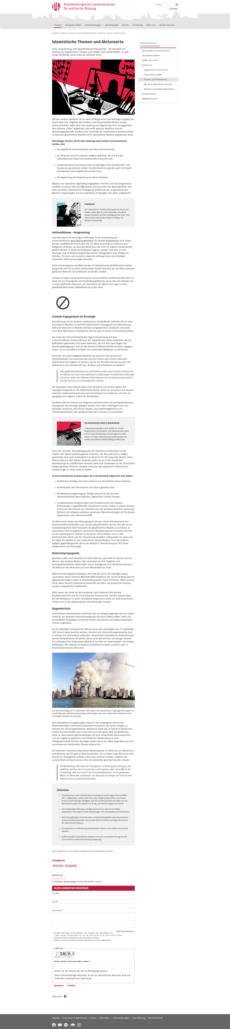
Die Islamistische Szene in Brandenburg (101, 423)
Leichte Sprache (167, 25)
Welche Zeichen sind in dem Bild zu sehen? (71, 961)
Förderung (138, 25)
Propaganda (70, 865)
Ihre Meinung (139, 1018)
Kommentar (57, 910)
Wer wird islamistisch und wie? (158, 84)
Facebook (65, 996)
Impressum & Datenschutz (75, 1018)
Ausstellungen (111, 25)
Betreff (55, 902)
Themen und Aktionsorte (155, 79)
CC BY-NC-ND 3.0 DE (128, 706)
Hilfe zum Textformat (124, 931)
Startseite (55, 33)
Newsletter (104, 1018)
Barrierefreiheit (155, 1018)
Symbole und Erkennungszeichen (159, 89)
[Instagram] (79, 1025)
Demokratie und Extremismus (156, 50)
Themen (58, 25)
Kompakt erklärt (73, 25)
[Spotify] (66, 1025)
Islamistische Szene (153, 74)
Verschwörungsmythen (82, 240)
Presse (93, 1018)
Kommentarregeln (121, 1018)
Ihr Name (56, 893)
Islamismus (102, 33)
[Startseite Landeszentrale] (56, 6)
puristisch (57, 396)
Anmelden (174, 9)
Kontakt (55, 1018)
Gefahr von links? (150, 60)
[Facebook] (54, 1025)
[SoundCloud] (72, 1025)
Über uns (150, 25)
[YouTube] (60, 1025)
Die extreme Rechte (151, 55)
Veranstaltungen (93, 25)
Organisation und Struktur (156, 70)
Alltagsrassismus (150, 98)
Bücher (125, 25)
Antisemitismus (149, 94)
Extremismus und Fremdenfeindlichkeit (82, 33)
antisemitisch (112, 240)
